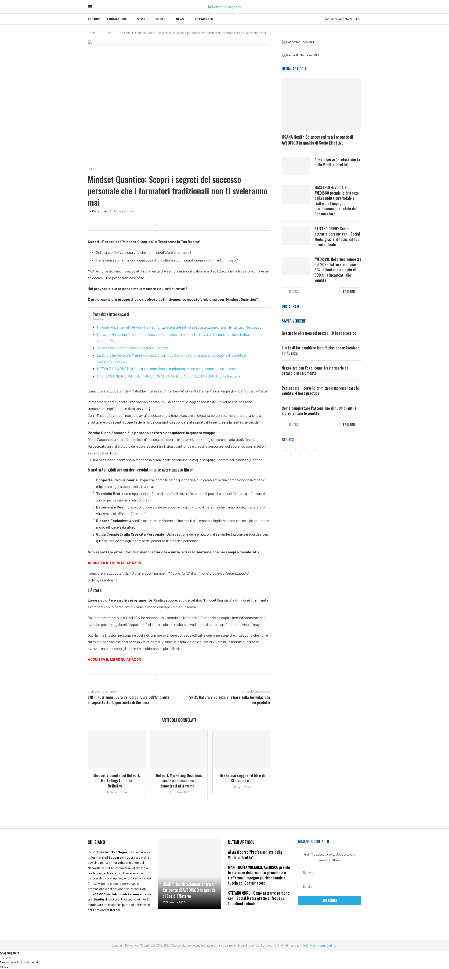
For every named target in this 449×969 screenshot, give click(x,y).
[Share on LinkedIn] (176, 225)
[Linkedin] (123, 923)
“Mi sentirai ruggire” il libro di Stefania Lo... (241, 778)
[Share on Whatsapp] (181, 225)
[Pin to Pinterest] (172, 225)
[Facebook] (93, 923)
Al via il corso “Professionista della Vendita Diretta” (337, 162)
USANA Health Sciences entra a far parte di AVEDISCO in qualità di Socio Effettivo (317, 140)
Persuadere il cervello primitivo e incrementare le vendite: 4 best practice (320, 390)
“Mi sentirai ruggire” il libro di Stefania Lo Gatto (132, 347)
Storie (142, 19)
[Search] (99, 7)
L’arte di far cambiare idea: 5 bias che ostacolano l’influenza (320, 350)
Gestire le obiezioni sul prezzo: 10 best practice (319, 333)
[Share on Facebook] (163, 225)
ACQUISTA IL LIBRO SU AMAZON (114, 562)
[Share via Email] (199, 225)
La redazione (97, 211)
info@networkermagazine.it (319, 945)
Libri (109, 33)
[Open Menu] (90, 6)
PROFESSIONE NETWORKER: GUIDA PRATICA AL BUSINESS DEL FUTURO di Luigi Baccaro (168, 376)
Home (92, 33)
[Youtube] (108, 923)
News (180, 19)
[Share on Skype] (194, 225)
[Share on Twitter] (168, 225)
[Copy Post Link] (190, 225)
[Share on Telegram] (185, 225)
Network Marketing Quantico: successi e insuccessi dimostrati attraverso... (179, 781)
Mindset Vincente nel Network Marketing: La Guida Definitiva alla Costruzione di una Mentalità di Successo (179, 327)
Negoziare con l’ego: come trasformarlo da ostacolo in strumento (315, 370)
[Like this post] (159, 225)
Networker (204, 19)
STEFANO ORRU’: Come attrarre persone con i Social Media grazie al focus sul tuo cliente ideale (337, 236)
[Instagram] (138, 923)
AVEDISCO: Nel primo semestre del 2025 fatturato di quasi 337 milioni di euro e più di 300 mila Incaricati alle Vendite (338, 270)
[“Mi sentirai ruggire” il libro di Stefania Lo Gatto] (241, 749)
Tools (160, 19)
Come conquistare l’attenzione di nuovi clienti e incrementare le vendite (319, 411)
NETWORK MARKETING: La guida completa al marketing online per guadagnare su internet (167, 368)
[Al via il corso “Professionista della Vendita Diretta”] (296, 166)
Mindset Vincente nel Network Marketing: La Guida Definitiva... (116, 781)
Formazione (117, 19)
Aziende (94, 19)
